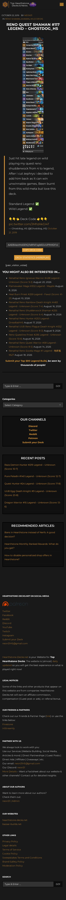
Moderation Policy (12, 865)
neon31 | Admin (11, 801)
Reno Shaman (12, 19)
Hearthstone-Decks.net (15, 657)
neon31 (28, 15)
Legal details (9, 845)
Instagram (8, 635)
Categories (8, 399)
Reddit (33, 434)
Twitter (33, 430)
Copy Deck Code (32, 249)
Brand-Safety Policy (13, 861)
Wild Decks (36, 19)
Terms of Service (11, 849)
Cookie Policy (9, 853)
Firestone (7, 724)
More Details (9, 771)
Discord (33, 426)
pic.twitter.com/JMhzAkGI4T (29, 224)
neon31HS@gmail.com (15, 643)
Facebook (7, 615)
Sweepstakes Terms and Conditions (22, 857)
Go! (58, 386)
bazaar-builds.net (11, 824)
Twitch (6, 631)
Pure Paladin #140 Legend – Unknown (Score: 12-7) (32, 476)
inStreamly (8, 728)
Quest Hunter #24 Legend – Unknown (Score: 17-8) (32, 483)
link (48, 716)
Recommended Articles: (33, 526)
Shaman (25, 19)
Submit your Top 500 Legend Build (26, 360)
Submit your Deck (33, 442)
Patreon (33, 438)
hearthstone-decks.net (14, 820)
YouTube (7, 627)
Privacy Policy (10, 841)
